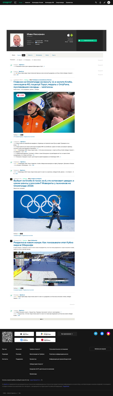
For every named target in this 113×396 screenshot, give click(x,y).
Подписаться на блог (29, 136)
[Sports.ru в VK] (102, 334)
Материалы (39, 55)
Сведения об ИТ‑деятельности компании (42, 369)
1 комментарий (17, 235)
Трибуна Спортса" (35, 349)
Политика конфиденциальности (58, 354)
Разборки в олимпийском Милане (42, 80)
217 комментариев (18, 136)
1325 (16, 173)
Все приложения (66, 334)
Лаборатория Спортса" (36, 364)
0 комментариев (18, 290)
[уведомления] (100, 2)
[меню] (15, 2)
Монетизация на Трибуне (37, 354)
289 (17, 75)
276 (19, 298)
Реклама (18, 354)
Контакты (5, 359)
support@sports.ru (35, 380)
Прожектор (33, 359)
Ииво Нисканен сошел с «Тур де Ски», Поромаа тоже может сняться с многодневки (38, 312)
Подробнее (66, 386)
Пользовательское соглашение (58, 349)
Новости (30, 55)
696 (33, 165)
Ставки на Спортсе (36, 178)
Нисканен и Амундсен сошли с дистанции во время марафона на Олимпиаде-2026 (37, 157)
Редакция (5, 354)
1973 (26, 151)
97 (18, 145)
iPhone (66, 41)
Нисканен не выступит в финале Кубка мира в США (29, 66)
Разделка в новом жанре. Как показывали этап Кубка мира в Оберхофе (43, 244)
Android (71, 41)
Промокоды (33, 374)
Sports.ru (21, 64)
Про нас (4, 349)
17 (37, 148)
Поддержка (19, 359)
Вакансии (19, 349)
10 (33, 155)
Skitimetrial (34, 240)
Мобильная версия (100, 349)
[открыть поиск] (96, 2)
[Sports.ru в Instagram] (109, 334)
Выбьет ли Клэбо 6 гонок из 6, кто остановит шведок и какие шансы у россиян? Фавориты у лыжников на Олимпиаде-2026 (44, 183)
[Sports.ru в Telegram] (96, 334)
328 (19, 315)
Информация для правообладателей (60, 359)
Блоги (47, 55)
